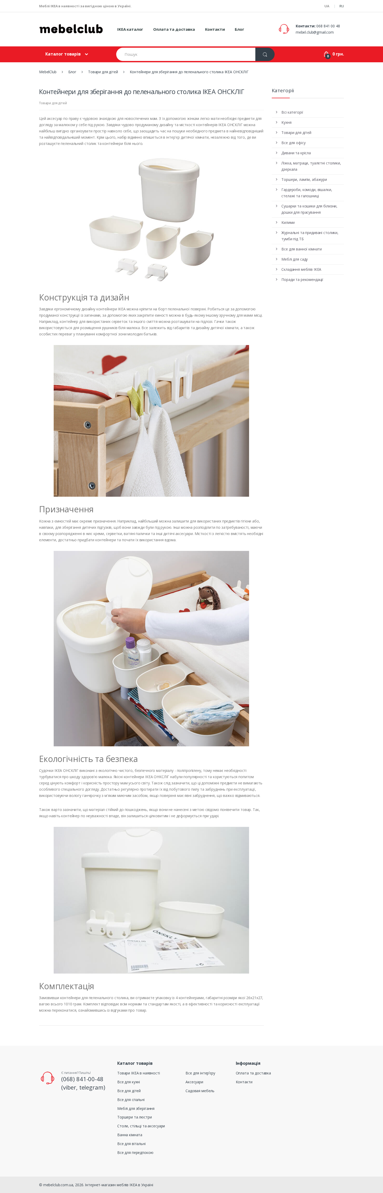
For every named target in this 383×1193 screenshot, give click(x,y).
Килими (287, 222)
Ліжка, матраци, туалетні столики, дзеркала (311, 166)
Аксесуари (194, 1081)
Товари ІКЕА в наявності (138, 1073)
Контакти (215, 29)
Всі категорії (292, 112)
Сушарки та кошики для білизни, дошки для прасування (309, 209)
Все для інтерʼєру (200, 1073)
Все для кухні (128, 1081)
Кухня (286, 122)
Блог (239, 29)
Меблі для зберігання (136, 1108)
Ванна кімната (129, 1134)
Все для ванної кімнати (301, 249)
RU (341, 6)
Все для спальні (131, 1099)
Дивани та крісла (296, 152)
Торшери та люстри (134, 1117)
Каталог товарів (63, 54)
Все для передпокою (135, 1152)
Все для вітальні (131, 1143)
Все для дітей (129, 1090)
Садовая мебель (200, 1090)
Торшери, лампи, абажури (304, 179)
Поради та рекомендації (302, 279)
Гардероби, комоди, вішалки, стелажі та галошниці (306, 192)
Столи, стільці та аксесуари (141, 1125)
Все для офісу (293, 142)
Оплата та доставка (174, 29)
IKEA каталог (130, 29)
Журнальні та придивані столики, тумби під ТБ (309, 235)
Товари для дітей (53, 103)
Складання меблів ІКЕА (301, 269)
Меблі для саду (294, 259)
